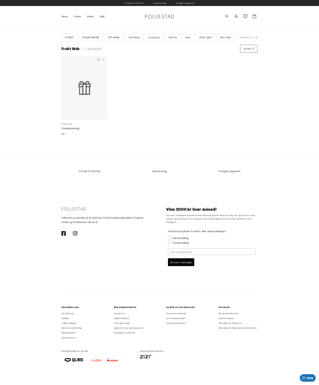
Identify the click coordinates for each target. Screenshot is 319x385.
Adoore (172, 37)
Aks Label (225, 37)
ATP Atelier (114, 37)
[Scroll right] (255, 37)
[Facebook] (64, 232)
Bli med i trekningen (181, 262)
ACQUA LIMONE (90, 37)
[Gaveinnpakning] (84, 89)
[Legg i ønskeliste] (98, 59)
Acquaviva (154, 37)
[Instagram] (75, 232)
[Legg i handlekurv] (103, 59)
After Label (205, 37)
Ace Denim (134, 37)
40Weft (69, 37)
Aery (188, 37)
